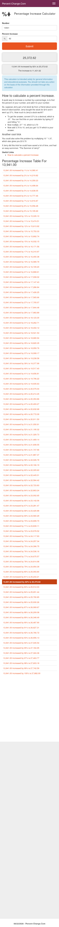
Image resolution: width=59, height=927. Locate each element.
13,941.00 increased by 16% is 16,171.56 (21, 246)
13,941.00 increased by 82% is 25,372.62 (21, 581)
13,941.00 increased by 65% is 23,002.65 (21, 495)
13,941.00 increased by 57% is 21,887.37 (21, 454)
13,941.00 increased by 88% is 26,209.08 (21, 612)
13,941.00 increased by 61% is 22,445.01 (21, 475)
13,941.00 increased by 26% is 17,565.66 (21, 297)
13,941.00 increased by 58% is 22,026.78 (21, 459)
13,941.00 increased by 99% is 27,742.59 (21, 668)
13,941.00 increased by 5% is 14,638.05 (20, 190)
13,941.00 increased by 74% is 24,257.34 (21, 541)
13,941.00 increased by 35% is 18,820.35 (21, 343)
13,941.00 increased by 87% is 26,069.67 (21, 607)
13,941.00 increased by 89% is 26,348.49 (21, 617)
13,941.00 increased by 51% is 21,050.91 (21, 424)
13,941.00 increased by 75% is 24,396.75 (21, 546)
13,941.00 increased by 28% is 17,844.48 (21, 307)
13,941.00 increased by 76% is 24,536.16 (21, 551)
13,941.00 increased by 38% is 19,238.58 (21, 358)
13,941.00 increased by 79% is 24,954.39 (21, 566)
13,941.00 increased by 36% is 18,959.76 (21, 348)
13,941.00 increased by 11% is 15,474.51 (21, 221)
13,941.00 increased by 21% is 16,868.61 (21, 272)
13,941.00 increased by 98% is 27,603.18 (21, 663)
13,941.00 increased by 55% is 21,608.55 (21, 444)
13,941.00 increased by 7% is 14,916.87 (20, 200)
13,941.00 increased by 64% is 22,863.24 (21, 490)
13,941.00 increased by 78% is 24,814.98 (21, 561)
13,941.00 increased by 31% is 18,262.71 (21, 322)
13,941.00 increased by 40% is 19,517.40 (21, 368)
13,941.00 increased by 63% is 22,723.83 (21, 485)
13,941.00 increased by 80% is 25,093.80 (21, 571)
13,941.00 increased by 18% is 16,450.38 (21, 256)
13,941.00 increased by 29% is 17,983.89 (21, 312)
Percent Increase (10, 33)
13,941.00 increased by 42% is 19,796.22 (21, 378)
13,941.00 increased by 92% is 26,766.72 (21, 632)
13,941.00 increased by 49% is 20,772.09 (21, 414)
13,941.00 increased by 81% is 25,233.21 (21, 576)
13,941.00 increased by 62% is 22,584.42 (21, 480)
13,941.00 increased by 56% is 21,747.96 (21, 449)
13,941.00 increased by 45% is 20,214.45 (21, 393)
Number (5, 23)
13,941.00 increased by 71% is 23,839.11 (21, 526)
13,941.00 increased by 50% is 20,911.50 (21, 419)
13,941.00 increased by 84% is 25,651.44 (21, 592)
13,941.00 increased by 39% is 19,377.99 (21, 363)
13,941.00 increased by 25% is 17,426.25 (21, 292)
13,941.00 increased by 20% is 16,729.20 (21, 266)
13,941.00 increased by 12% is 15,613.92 (21, 226)
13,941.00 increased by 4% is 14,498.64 (20, 185)
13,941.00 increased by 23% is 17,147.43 (21, 282)
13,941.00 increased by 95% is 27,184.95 (21, 647)
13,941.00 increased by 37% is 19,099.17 (21, 353)
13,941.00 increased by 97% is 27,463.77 (21, 658)
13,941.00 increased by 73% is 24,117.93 (21, 536)
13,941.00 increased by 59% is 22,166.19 (21, 465)
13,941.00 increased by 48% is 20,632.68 (21, 409)
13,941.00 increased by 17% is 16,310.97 (21, 251)
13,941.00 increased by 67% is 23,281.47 (21, 505)
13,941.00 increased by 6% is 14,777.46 (20, 195)
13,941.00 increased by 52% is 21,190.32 (21, 429)
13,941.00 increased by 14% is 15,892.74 (21, 236)
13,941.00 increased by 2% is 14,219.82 (20, 175)
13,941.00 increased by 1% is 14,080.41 (20, 170)
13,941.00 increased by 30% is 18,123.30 (21, 317)
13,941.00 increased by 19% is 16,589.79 (21, 261)
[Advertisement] (29, 709)
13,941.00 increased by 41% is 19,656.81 (21, 373)
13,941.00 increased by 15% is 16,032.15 (21, 241)
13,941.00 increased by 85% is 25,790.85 (21, 597)
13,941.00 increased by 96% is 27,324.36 (21, 653)
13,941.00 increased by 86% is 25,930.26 (21, 602)
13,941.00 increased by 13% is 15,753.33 (21, 231)
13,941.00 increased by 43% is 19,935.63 (21, 383)
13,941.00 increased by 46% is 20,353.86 (21, 399)
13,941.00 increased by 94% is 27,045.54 (21, 642)
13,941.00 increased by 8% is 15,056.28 (20, 205)
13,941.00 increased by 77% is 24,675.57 (21, 556)
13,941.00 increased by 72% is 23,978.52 (21, 531)
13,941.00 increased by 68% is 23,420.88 (21, 510)
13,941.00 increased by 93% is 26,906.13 (21, 637)
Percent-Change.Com (14, 3)
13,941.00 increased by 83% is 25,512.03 (21, 587)
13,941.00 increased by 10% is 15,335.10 (21, 216)
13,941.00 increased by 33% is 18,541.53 (21, 332)
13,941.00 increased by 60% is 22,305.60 (21, 470)
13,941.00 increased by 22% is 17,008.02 (21, 277)
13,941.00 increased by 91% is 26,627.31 (21, 627)
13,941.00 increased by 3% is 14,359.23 (20, 180)
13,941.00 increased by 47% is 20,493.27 (21, 404)
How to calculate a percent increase (23, 155)
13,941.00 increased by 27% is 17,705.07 (21, 302)
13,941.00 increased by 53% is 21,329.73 (21, 434)
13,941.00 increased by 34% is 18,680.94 (21, 338)
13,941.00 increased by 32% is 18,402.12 (21, 327)
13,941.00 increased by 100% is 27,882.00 (21, 673)
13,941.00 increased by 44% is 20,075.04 (21, 388)
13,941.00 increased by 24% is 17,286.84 (21, 287)
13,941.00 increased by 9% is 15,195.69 (20, 211)
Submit (29, 46)
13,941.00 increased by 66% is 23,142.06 (21, 500)
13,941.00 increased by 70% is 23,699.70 (21, 520)
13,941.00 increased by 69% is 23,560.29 (21, 515)
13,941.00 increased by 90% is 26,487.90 (21, 622)
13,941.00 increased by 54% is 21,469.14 (21, 439)
